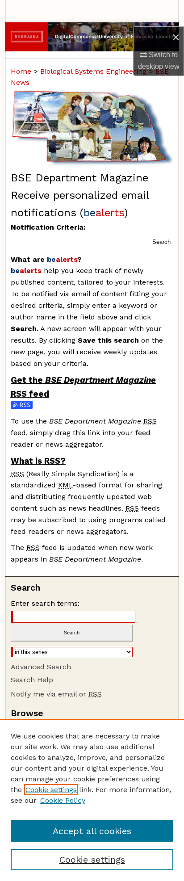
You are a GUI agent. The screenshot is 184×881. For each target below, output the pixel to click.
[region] (92, 800)
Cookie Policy (62, 800)
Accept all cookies (92, 831)
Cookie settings (51, 789)
